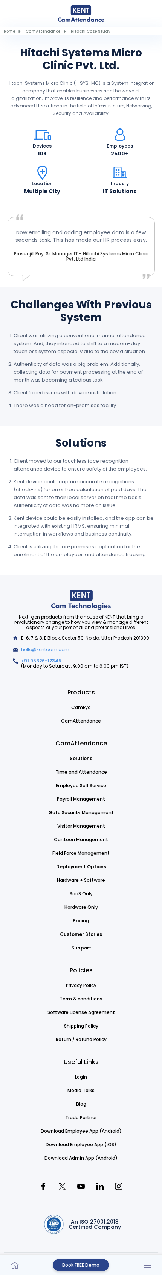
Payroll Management (81, 799)
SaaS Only (81, 893)
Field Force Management (81, 853)
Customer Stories (81, 934)
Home (9, 31)
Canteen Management (81, 839)
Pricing (81, 920)
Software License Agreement (81, 1012)
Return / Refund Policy (81, 1039)
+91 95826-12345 (41, 661)
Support (81, 948)
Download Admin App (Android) (81, 1158)
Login (81, 1077)
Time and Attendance (81, 772)
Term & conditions (81, 999)
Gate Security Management (81, 812)
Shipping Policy (81, 1026)
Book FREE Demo (80, 1265)
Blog (81, 1104)
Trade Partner (81, 1117)
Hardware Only (81, 907)
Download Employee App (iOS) (81, 1144)
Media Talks (81, 1090)
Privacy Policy (81, 985)
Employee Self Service (81, 785)
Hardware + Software (81, 880)
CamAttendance (43, 31)
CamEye (81, 707)
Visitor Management (81, 826)
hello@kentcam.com (45, 649)
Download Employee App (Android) (81, 1131)
